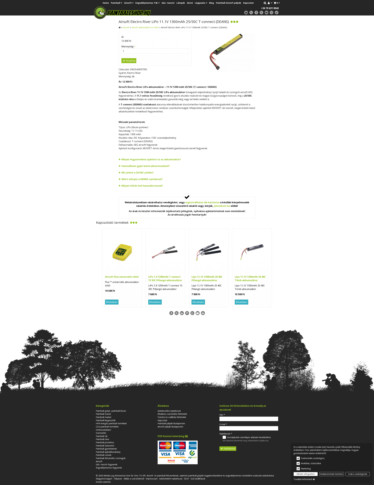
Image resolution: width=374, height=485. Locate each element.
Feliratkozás (229, 448)
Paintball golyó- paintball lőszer (111, 410)
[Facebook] (256, 13)
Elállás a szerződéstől (134, 478)
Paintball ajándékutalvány (108, 452)
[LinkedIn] (181, 313)
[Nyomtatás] (202, 313)
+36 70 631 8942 (270, 8)
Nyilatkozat (225, 433)
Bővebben (111, 302)
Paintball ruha (102, 439)
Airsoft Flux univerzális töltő (122, 276)
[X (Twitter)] (261, 13)
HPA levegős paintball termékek (111, 423)
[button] (276, 3)
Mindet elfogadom (306, 474)
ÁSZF (186, 478)
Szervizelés (101, 433)
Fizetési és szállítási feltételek (172, 417)
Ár (122, 37)
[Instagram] (271, 13)
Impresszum (152, 478)
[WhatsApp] (192, 313)
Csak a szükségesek (357, 474)
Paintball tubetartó (105, 445)
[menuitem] (276, 3)
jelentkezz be (222, 206)
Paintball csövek (103, 455)
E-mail (223, 424)
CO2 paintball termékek (107, 426)
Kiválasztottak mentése (331, 474)
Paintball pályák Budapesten (171, 423)
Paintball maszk (103, 414)
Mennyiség (128, 46)
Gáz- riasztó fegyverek (106, 464)
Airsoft (99, 461)
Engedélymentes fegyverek (109, 467)
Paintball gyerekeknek (106, 448)
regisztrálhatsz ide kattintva (202, 202)
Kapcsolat (162, 420)
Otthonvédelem (103, 429)
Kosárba (130, 60)
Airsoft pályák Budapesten (170, 426)
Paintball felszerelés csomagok (110, 458)
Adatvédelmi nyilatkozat (258, 440)
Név (222, 414)
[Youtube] (266, 13)
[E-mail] (246, 13)
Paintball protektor (105, 442)
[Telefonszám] (251, 13)
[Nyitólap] (143, 12)
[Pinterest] (187, 313)
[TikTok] (277, 13)
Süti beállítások (198, 478)
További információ (303, 479)
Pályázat (118, 478)
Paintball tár (102, 436)
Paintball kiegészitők (106, 420)
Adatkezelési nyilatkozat (169, 410)
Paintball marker (103, 417)
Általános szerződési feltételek (172, 414)
